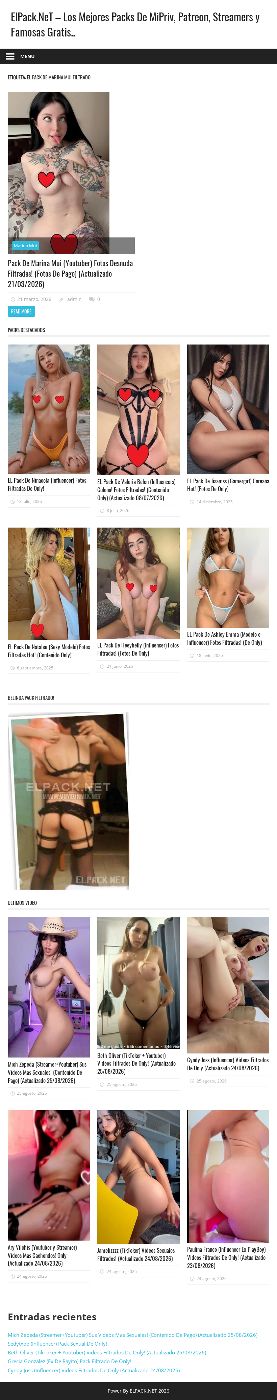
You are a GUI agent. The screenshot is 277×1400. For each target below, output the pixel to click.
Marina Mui (25, 246)
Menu (27, 56)
